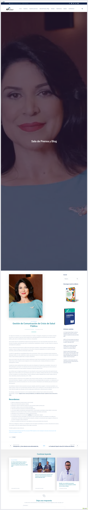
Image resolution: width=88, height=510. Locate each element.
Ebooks (65, 8)
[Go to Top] (85, 507)
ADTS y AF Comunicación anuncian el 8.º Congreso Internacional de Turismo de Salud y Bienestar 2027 (71, 341)
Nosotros (26, 8)
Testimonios (59, 8)
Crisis (14, 437)
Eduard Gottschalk (30, 329)
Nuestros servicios (33, 8)
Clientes (52, 8)
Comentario (25, 505)
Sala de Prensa (34, 321)
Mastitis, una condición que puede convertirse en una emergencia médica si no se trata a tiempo (70, 347)
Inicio (20, 8)
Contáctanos (71, 8)
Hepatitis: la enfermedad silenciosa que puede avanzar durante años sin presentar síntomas (70, 361)
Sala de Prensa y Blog (44, 8)
